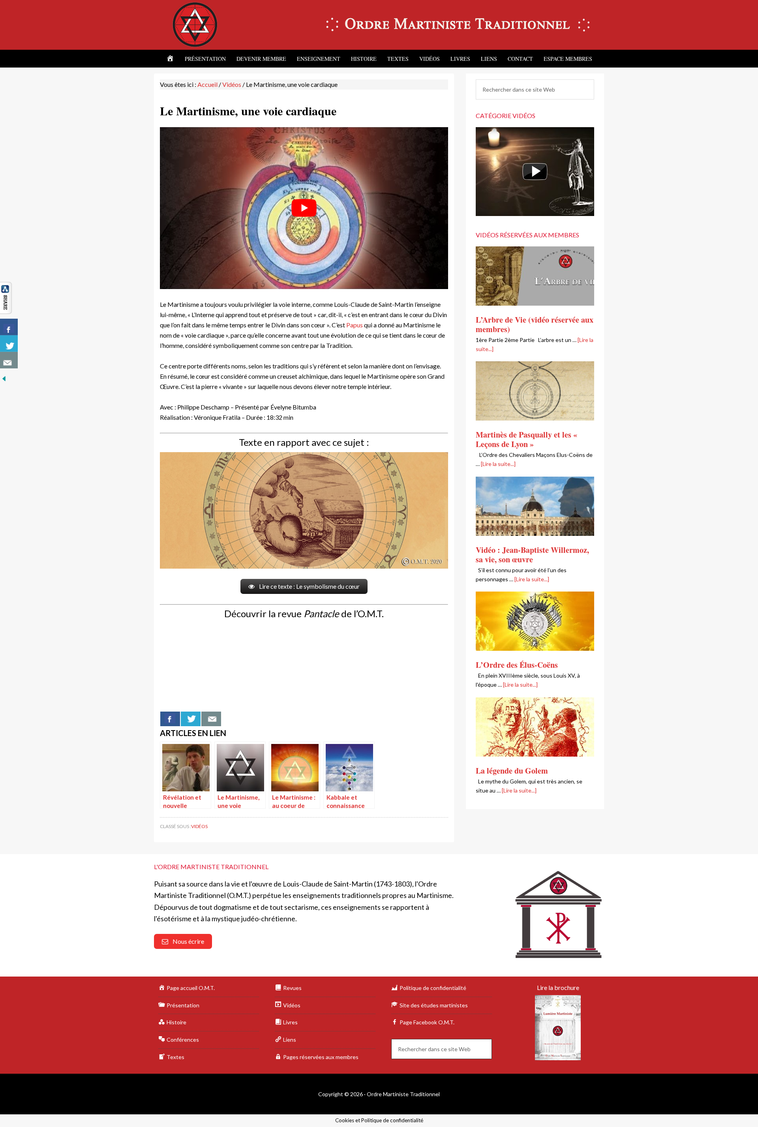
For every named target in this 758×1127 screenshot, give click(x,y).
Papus (354, 325)
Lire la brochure (558, 987)
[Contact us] (211, 719)
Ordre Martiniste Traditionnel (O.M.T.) (221, 24)
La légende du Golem (512, 770)
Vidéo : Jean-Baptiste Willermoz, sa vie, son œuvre (532, 554)
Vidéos (199, 826)
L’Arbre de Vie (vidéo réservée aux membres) (534, 324)
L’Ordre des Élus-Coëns (517, 665)
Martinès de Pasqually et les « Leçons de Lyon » (526, 439)
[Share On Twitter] (191, 719)
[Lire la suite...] (498, 463)
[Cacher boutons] (4, 378)
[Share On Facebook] (170, 719)
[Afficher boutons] (6, 309)
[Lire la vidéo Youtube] (304, 208)
